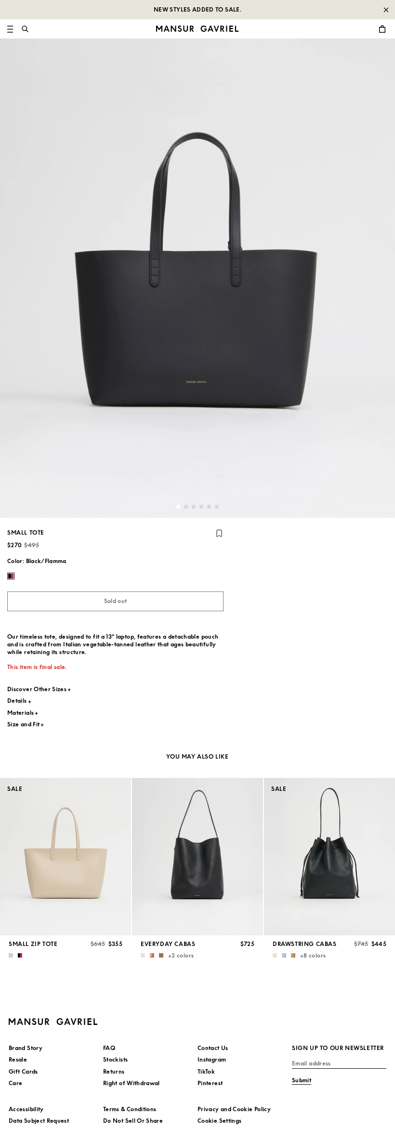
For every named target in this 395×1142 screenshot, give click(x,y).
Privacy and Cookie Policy (234, 1109)
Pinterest (210, 1083)
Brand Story (25, 1047)
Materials (20, 712)
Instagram (212, 1059)
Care (15, 1083)
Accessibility (26, 1109)
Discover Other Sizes (36, 689)
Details (17, 700)
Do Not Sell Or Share (133, 1120)
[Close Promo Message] (386, 9)
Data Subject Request (39, 1120)
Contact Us (213, 1047)
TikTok (206, 1071)
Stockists (115, 1059)
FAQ (109, 1047)
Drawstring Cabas (305, 943)
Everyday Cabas (168, 943)
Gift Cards (23, 1071)
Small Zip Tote (33, 943)
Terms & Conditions (129, 1109)
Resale (18, 1059)
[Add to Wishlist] (219, 533)
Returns (114, 1071)
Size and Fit (23, 724)
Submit (301, 1080)
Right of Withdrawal (131, 1083)
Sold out (115, 600)
